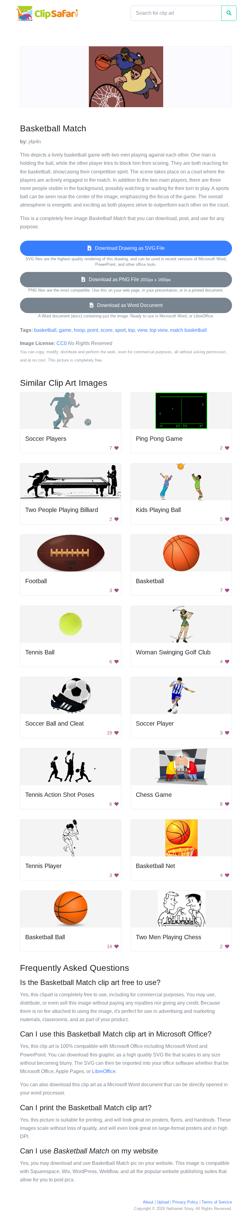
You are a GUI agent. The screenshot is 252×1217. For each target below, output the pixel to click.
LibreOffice (104, 1071)
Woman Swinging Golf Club (173, 652)
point (92, 330)
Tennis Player (43, 865)
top (131, 330)
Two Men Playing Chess (168, 937)
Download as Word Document (128, 305)
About (148, 1202)
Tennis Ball (39, 652)
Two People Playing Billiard (61, 509)
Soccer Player (155, 723)
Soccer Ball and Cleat (54, 723)
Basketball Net (155, 865)
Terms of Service (217, 1202)
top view (158, 330)
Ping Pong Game (159, 438)
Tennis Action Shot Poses (59, 794)
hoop (79, 330)
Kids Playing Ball (158, 509)
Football (36, 581)
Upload (163, 1202)
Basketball (150, 581)
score (106, 330)
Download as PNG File (128, 279)
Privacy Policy (185, 1202)
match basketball (188, 330)
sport (120, 330)
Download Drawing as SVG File (128, 248)
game (65, 330)
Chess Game (154, 794)
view (142, 330)
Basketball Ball (45, 937)
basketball (45, 330)
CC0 (62, 343)
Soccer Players (45, 438)
